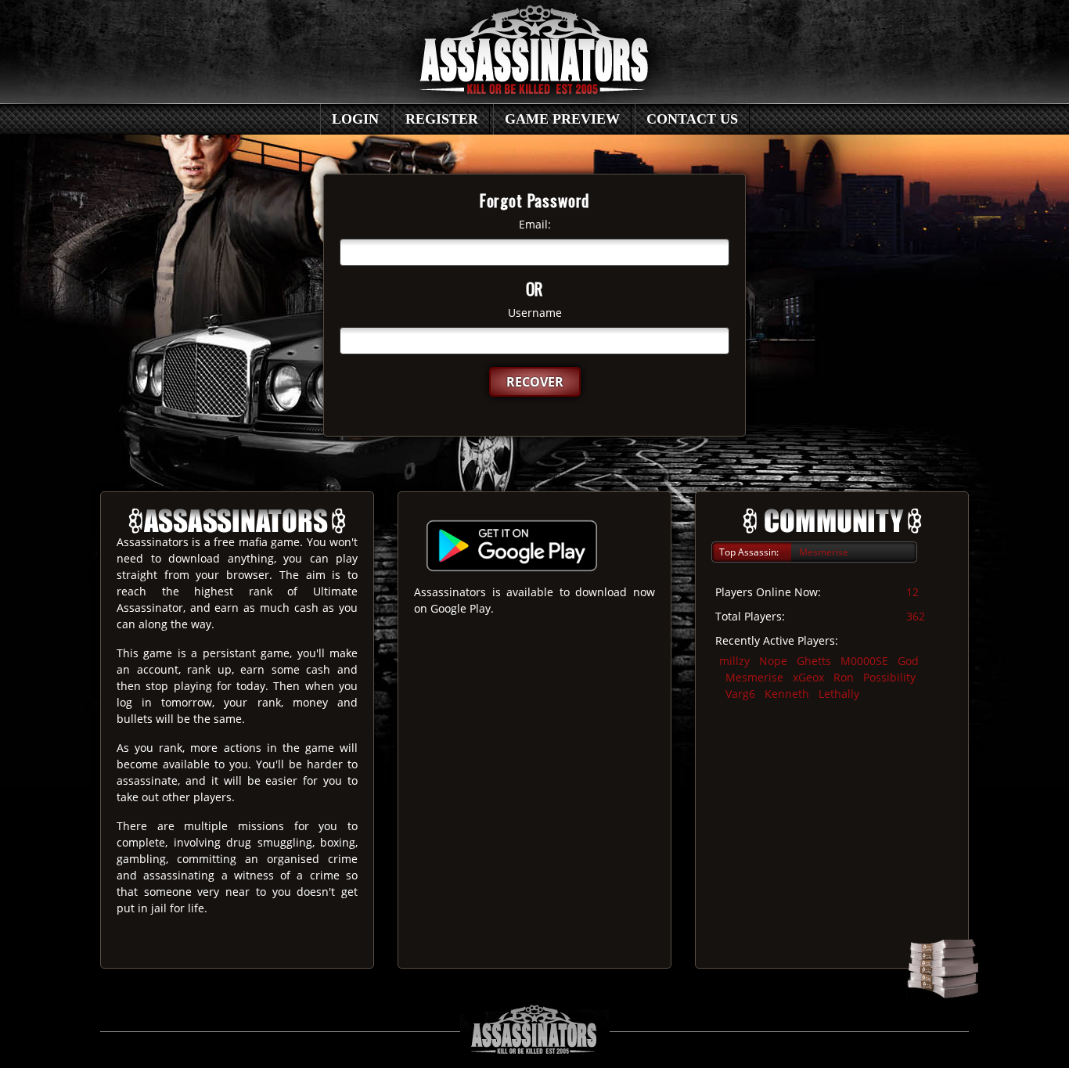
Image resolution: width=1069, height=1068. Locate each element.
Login (355, 119)
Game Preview (562, 119)
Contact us (692, 119)
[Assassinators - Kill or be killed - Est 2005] (534, 59)
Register (441, 119)
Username (535, 312)
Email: (535, 224)
